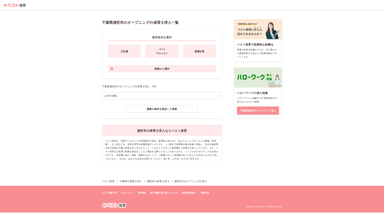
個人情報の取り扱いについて (164, 192)
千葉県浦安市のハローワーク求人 (258, 110)
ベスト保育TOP (109, 192)
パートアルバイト (162, 51)
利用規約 (142, 192)
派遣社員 (199, 51)
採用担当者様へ (189, 192)
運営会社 (205, 192)
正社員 (124, 51)
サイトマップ (127, 192)
